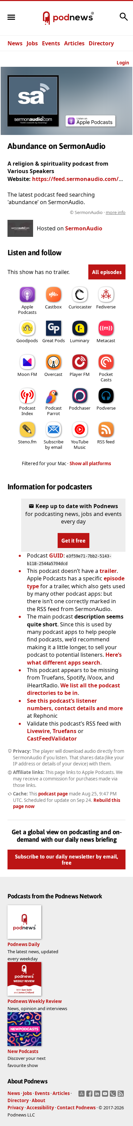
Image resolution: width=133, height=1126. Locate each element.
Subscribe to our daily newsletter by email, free (66, 859)
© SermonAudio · (97, 212)
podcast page (53, 794)
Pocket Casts (106, 377)
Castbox (53, 307)
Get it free (73, 540)
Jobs (32, 43)
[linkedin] (98, 1096)
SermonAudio (83, 228)
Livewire (38, 731)
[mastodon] (82, 1096)
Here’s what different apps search (74, 658)
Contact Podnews (76, 1108)
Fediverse (106, 307)
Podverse (106, 408)
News (15, 43)
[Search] (123, 20)
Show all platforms (90, 463)
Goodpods (27, 340)
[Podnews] (46, 18)
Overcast (53, 374)
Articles (74, 43)
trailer (108, 571)
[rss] (121, 1096)
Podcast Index (27, 410)
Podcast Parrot (53, 410)
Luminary (79, 340)
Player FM (80, 374)
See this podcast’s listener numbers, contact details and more (75, 704)
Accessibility (40, 1108)
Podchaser (79, 408)
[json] (114, 1096)
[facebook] (90, 1096)
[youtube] (106, 1096)
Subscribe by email (53, 444)
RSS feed (106, 442)
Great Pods (53, 340)
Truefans (64, 731)
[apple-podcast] (90, 124)
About (38, 1100)
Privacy (16, 1108)
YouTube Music (79, 444)
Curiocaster (80, 307)
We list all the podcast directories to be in (73, 689)
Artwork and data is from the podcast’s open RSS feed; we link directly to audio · (67, 212)
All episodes (107, 272)
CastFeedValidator (52, 738)
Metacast (106, 340)
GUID (56, 555)
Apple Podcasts (27, 309)
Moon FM (27, 374)
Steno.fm (27, 442)
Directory (101, 43)
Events (51, 43)
